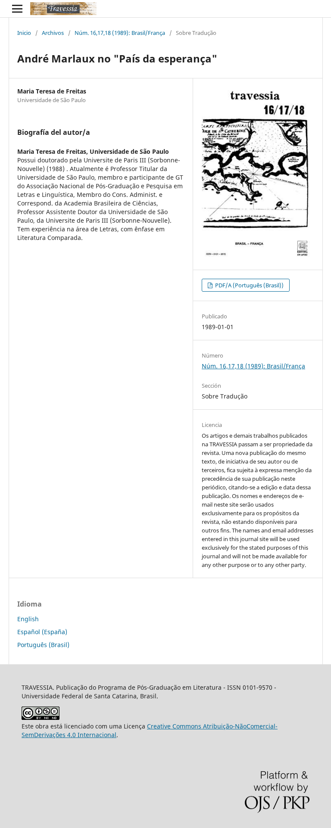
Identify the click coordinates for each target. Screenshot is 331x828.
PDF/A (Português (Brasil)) (249, 285)
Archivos (53, 33)
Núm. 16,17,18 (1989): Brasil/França (120, 33)
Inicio (24, 33)
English (28, 619)
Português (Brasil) (43, 645)
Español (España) (42, 632)
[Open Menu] (17, 8)
